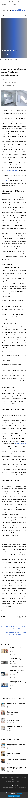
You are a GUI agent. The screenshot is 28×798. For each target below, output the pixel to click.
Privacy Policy (19, 781)
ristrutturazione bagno (11, 170)
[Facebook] (9, 1)
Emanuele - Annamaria (10, 82)
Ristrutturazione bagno (16, 610)
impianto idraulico (20, 443)
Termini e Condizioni (10, 781)
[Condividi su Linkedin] (22, 616)
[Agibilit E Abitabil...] (3, 712)
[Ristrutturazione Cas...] (3, 705)
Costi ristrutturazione (5, 610)
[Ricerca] (3, 15)
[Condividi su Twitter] (20, 616)
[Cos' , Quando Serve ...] (3, 769)
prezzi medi (5, 180)
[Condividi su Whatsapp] (17, 616)
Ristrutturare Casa (10, 59)
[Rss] (15, 1)
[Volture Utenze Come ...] (3, 720)
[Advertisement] (14, 34)
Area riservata (13, 4)
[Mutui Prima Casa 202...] (3, 753)
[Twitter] (12, 1)
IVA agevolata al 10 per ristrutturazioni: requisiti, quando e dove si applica (17, 660)
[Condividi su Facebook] (14, 616)
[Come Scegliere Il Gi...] (3, 728)
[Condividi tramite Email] (25, 616)
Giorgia (13, 654)
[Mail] (18, 1)
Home (2, 59)
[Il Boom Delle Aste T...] (3, 761)
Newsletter (5, 4)
